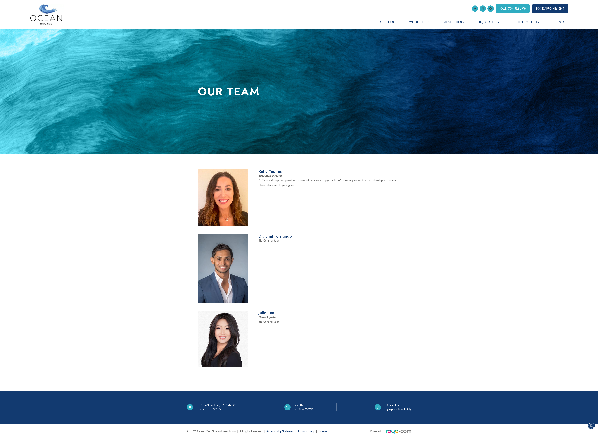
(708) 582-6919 (304, 409)
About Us (387, 22)
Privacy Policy (306, 431)
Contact (561, 22)
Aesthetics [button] (453, 22)
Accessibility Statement (280, 431)
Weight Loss (419, 22)
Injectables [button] (488, 22)
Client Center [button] (525, 22)
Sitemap (323, 431)
